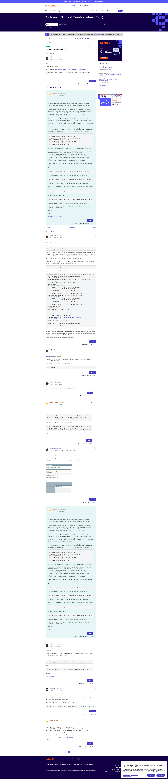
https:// (47, 728)
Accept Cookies (160, 775)
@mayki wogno (53, 100)
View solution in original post (55, 216)
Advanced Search (49, 27)
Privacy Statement (156, 771)
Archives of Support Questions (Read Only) (65, 38)
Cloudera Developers (107, 10)
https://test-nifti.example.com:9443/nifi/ (67, 317)
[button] (94, 61)
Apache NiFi (52, 53)
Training (81, 5)
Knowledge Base (77, 764)
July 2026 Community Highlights (105, 67)
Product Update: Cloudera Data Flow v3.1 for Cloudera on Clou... (108, 84)
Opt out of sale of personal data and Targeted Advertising (130, 776)
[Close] (164, 762)
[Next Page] (74, 752)
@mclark (49, 650)
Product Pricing (88, 764)
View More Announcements (110, 88)
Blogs (97, 10)
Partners (86, 5)
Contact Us (119, 767)
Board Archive (51, 38)
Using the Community (88, 10)
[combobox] (81, 24)
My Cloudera (49, 764)
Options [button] (49, 42)
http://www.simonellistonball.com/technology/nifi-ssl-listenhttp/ (71, 69)
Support (92, 5)
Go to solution (91, 46)
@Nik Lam (48, 356)
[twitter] (119, 765)
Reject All (151, 775)
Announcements (68, 10)
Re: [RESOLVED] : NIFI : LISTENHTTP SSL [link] (82, 38)
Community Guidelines (64, 759)
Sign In (120, 10)
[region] (144, 769)
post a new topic (98, 34)
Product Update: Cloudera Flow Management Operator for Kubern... (108, 80)
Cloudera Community (52, 11)
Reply (92, 80)
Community (74, 5)
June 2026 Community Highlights (106, 70)
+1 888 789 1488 (118, 770)
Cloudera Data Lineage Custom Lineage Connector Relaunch (110, 75)
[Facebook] (115, 765)
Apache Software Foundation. (79, 770)
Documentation (66, 764)
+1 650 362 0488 (118, 772)
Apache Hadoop (51, 770)
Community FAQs (77, 759)
